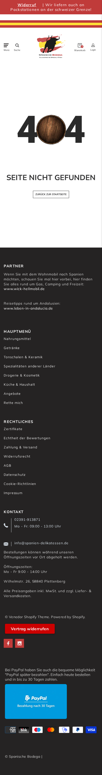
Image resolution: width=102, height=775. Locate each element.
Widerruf (27, 4)
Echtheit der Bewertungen (27, 438)
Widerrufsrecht (17, 456)
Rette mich (13, 402)
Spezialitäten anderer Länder (29, 366)
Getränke (12, 348)
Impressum (13, 493)
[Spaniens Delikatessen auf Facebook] (8, 643)
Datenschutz (15, 474)
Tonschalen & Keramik (23, 357)
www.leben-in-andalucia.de (28, 308)
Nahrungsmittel (17, 338)
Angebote (12, 393)
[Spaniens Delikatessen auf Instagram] (19, 643)
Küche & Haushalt (19, 384)
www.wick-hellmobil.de (24, 289)
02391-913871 (27, 519)
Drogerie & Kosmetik (22, 375)
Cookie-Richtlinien (20, 484)
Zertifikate (13, 429)
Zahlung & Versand (20, 447)
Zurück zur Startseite (51, 194)
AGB (7, 465)
